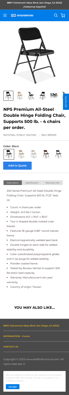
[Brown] (46, 154)
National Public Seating (20, 134)
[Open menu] (5, 15)
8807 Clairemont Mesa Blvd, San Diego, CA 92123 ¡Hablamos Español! (34, 4)
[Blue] (58, 154)
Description (13, 182)
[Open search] (56, 15)
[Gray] (33, 154)
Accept (13, 386)
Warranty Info (52, 182)
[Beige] (21, 154)
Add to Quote (17, 165)
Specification (32, 182)
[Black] (9, 154)
